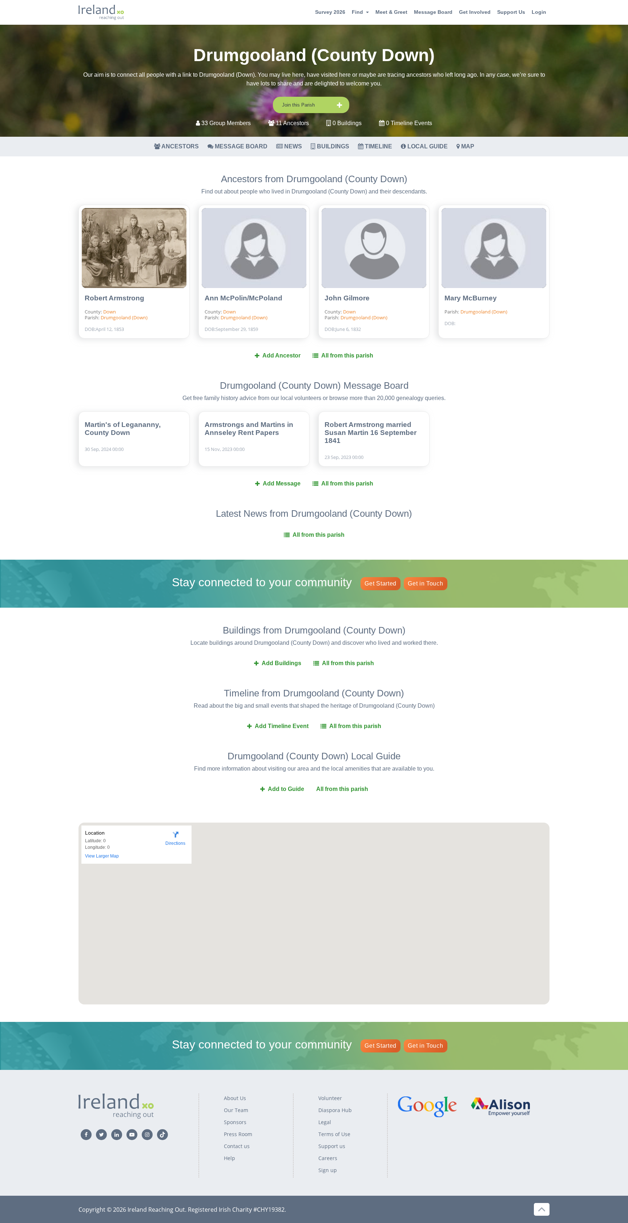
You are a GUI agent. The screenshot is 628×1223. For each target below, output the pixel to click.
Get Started (380, 583)
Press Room (238, 1134)
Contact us (237, 1146)
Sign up (327, 1170)
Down (109, 311)
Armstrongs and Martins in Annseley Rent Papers (249, 428)
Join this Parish (298, 105)
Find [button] (357, 12)
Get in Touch (425, 583)
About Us (235, 1098)
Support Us (511, 12)
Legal (324, 1122)
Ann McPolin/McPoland (243, 298)
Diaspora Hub (335, 1110)
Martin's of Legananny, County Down (123, 428)
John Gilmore (347, 298)
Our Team (236, 1110)
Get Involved (475, 12)
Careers (327, 1158)
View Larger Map (102, 856)
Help (229, 1158)
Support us (331, 1146)
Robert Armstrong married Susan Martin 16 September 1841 (370, 432)
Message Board (433, 12)
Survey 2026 (330, 12)
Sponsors (235, 1122)
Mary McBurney (470, 298)
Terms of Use (334, 1134)
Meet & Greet (391, 12)
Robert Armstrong (114, 298)
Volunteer (330, 1098)
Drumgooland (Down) (124, 317)
